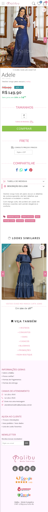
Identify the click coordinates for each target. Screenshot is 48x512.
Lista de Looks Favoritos (12, 427)
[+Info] (27, 81)
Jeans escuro (27, 217)
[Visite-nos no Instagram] (33, 468)
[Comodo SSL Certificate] (24, 489)
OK (26, 443)
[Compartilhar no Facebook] (17, 170)
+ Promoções (24, 350)
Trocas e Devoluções (10, 420)
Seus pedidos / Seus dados (13, 423)
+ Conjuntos (24, 332)
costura (20, 221)
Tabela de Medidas (22, 122)
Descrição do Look (17, 186)
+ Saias (24, 337)
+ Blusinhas (24, 346)
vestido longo (13, 217)
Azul (37, 217)
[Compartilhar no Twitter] (26, 170)
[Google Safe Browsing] (24, 495)
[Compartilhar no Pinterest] (31, 170)
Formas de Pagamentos (11, 380)
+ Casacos (24, 341)
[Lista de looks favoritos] (39, 3)
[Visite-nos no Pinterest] (27, 468)
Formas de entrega (10, 383)
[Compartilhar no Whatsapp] (21, 170)
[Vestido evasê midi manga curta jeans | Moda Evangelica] (24, 272)
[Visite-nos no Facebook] (21, 468)
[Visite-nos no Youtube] (15, 468)
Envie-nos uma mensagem (14, 401)
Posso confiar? (8, 376)
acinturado (30, 221)
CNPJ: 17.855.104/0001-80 (24, 504)
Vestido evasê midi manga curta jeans (24, 304)
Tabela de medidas (16, 181)
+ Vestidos (24, 328)
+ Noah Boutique (24, 355)
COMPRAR (24, 129)
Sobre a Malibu (8, 373)
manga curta (9, 221)
